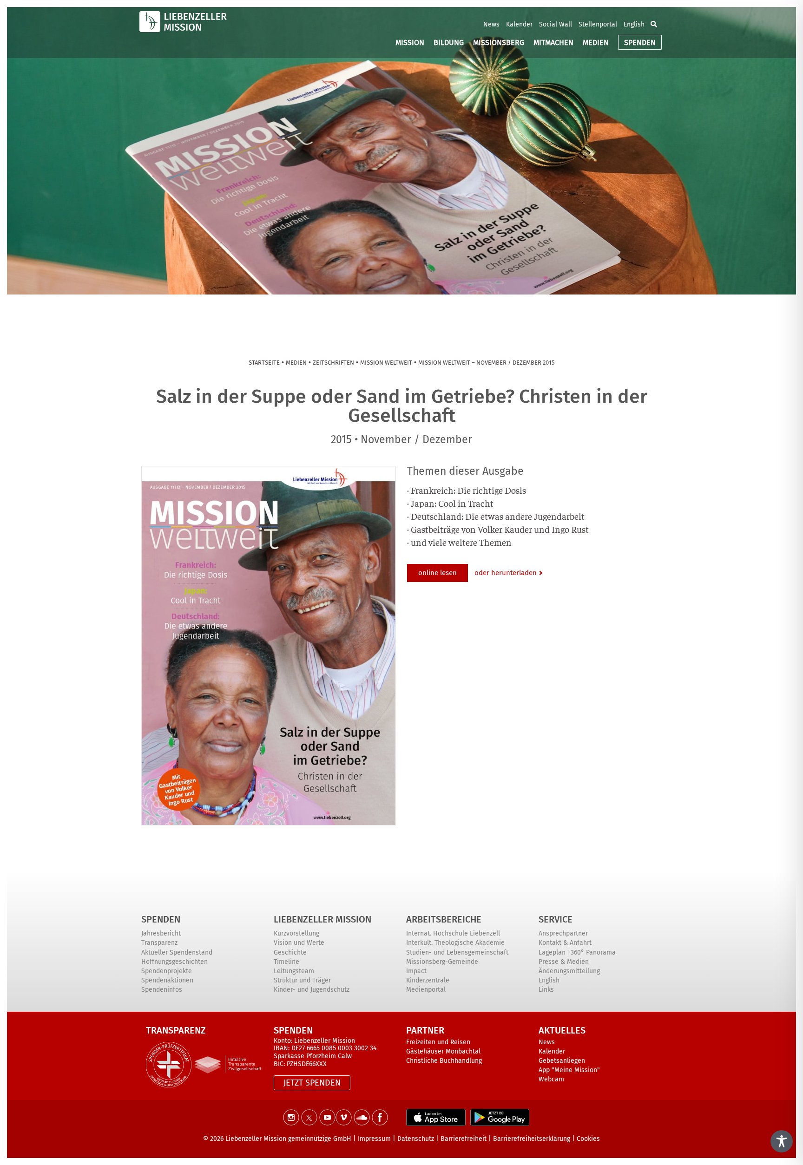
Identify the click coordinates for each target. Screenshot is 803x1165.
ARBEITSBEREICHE (443, 919)
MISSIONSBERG (498, 42)
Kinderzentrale (427, 980)
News (491, 24)
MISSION (409, 42)
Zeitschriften (333, 362)
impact (416, 971)
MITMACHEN (553, 42)
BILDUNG (449, 42)
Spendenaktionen (167, 980)
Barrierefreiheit (464, 1139)
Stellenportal (598, 24)
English (634, 24)
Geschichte (290, 952)
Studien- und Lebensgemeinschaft (457, 952)
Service (556, 919)
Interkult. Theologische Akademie (455, 943)
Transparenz (159, 943)
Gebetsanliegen (562, 1061)
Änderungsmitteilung (569, 971)
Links (546, 990)
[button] (654, 24)
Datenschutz (415, 1139)
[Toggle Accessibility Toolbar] (782, 1141)
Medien (296, 362)
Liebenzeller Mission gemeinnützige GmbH (288, 1139)
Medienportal (426, 990)
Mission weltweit (386, 362)
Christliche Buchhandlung (444, 1061)
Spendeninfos (161, 990)
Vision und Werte (299, 943)
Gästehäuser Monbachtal (443, 1051)
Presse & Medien (564, 962)
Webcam (551, 1079)
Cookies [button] (588, 1139)
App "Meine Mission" (569, 1070)
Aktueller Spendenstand (176, 952)
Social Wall (555, 24)
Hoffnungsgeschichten (174, 962)
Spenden (160, 919)
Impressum (374, 1139)
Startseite (264, 362)
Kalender (519, 24)
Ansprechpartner (563, 933)
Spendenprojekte (166, 971)
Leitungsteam (294, 971)
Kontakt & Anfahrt (565, 943)
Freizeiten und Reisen (438, 1042)
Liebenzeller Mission (322, 919)
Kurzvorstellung (296, 933)
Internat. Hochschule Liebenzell (453, 933)
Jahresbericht (161, 933)
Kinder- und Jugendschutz (311, 990)
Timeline (286, 962)
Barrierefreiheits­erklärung (531, 1139)
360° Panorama (593, 952)
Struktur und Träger (302, 980)
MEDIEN (596, 42)
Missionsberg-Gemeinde (442, 962)
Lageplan (552, 952)
